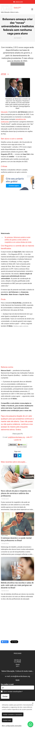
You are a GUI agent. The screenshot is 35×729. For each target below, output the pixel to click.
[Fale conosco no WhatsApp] (30, 724)
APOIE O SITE (19, 2)
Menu (32, 9)
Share (6, 642)
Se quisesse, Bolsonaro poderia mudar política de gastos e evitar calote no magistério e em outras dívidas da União (18, 239)
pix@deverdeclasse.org (16, 437)
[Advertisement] (17, 213)
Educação (4, 112)
